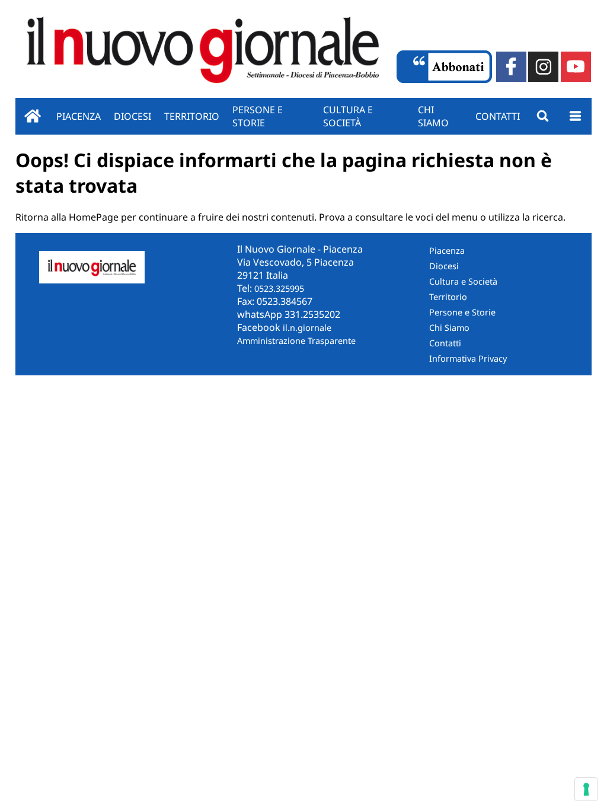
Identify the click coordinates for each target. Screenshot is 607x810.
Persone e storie (257, 116)
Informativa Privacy (468, 358)
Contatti (497, 116)
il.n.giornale (307, 327)
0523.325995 (279, 288)
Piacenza (78, 116)
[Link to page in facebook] (511, 67)
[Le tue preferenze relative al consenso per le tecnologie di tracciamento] (586, 789)
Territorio (191, 116)
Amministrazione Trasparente (296, 340)
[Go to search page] (542, 116)
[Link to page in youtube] (576, 67)
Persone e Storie (462, 312)
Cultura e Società (348, 116)
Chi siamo (433, 116)
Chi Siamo (449, 327)
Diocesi (132, 116)
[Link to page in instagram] (543, 67)
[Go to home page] (32, 116)
